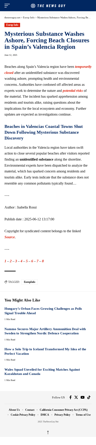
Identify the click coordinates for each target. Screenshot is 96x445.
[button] (8, 5)
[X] (76, 397)
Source (9, 237)
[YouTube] (82, 397)
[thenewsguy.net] (48, 6)
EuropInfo (29, 282)
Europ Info (12, 24)
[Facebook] (70, 397)
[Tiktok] (89, 397)
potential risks (73, 90)
